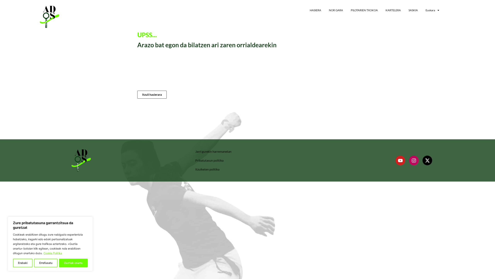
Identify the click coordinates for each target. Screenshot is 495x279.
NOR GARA (336, 10)
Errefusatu (45, 262)
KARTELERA (393, 10)
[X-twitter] (427, 160)
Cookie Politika (53, 253)
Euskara (430, 10)
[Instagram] (414, 160)
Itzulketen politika (207, 169)
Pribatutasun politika (209, 160)
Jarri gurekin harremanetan (213, 151)
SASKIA (413, 10)
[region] (50, 244)
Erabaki (22, 262)
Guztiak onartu (73, 262)
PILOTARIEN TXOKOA (364, 10)
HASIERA (315, 10)
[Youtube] (400, 160)
